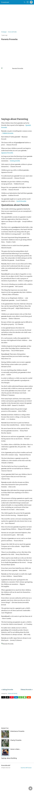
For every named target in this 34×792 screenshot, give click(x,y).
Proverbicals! (5, 2)
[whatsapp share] (20, 698)
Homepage (3, 31)
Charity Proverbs (15, 740)
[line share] (25, 698)
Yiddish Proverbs (7, 133)
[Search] (24, 2)
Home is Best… (15, 749)
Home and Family (12, 31)
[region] (17, 17)
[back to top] (30, 788)
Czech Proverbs (21, 201)
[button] (3, 697)
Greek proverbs (15, 161)
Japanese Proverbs (7, 153)
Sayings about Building (9, 758)
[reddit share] (29, 698)
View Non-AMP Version (26, 767)
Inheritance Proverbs (17, 731)
